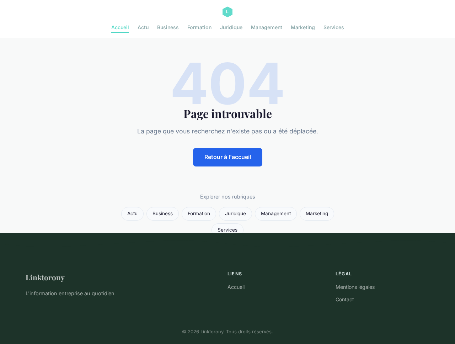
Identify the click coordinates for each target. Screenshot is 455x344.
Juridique (231, 27)
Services (333, 27)
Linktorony (45, 277)
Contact (345, 299)
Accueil (120, 27)
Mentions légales (355, 287)
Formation (199, 27)
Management (266, 27)
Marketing (303, 27)
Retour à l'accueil (227, 156)
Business (168, 27)
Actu (143, 27)
